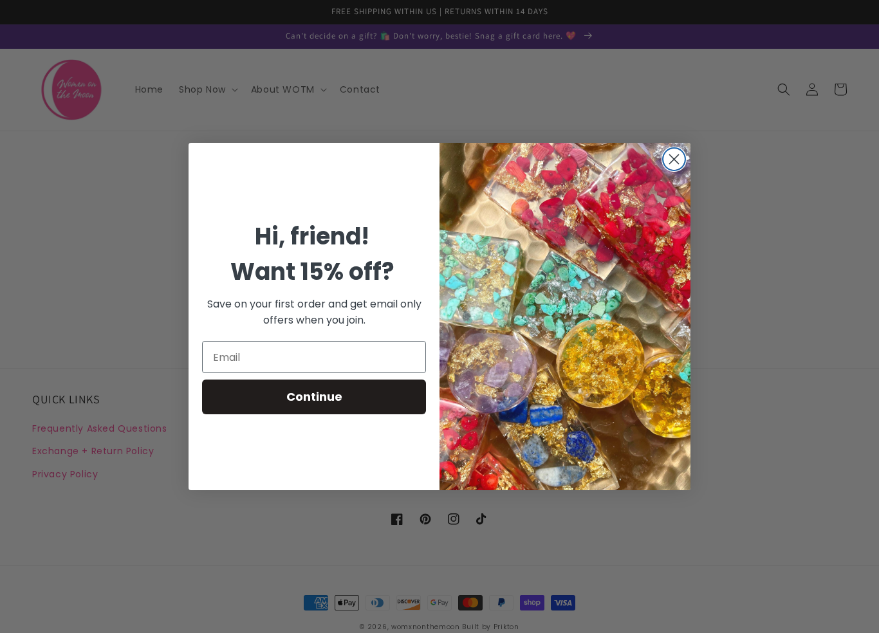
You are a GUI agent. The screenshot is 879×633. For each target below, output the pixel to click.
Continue (314, 397)
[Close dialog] (674, 159)
